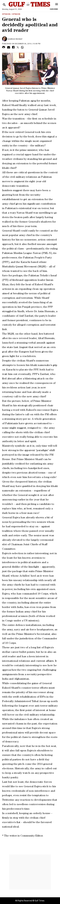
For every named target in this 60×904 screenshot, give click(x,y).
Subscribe (54, 9)
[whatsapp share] (22, 47)
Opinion (6, 14)
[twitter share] (18, 47)
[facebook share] (13, 47)
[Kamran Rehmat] (5, 39)
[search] (4, 4)
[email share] (8, 47)
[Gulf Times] (29, 7)
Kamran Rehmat (15, 39)
